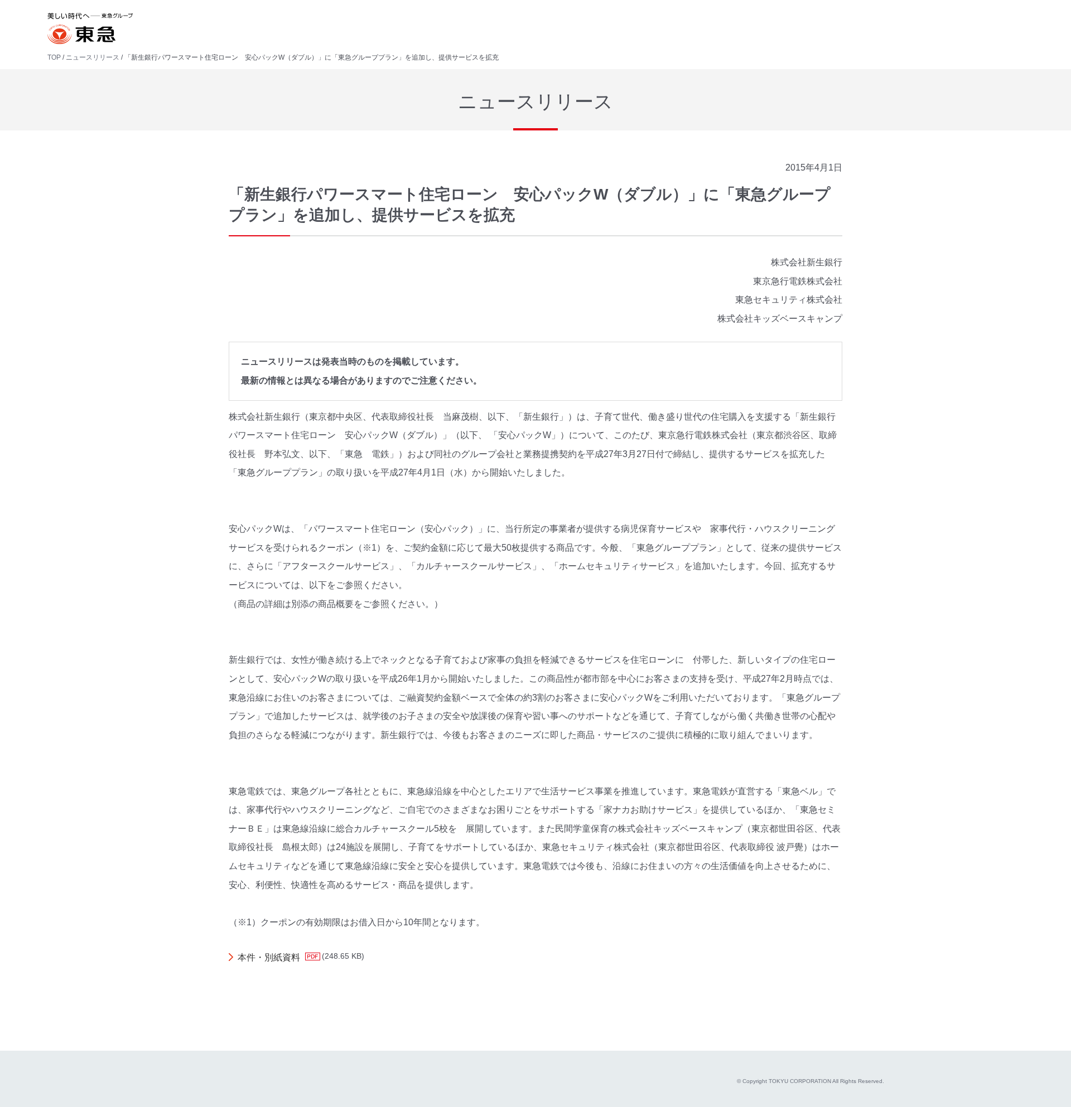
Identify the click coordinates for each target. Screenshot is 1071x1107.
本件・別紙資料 (269, 957)
